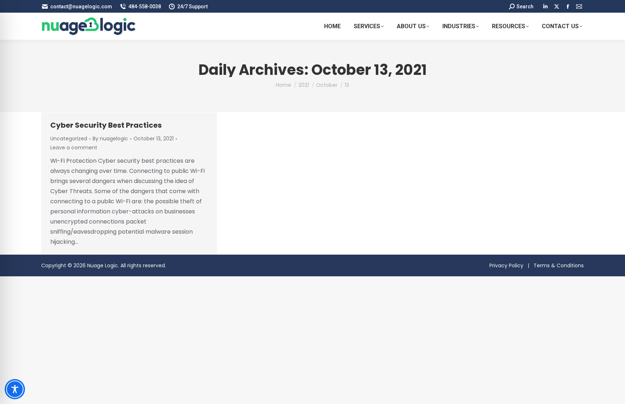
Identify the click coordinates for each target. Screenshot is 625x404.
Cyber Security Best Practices (106, 125)
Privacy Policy (506, 265)
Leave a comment (73, 147)
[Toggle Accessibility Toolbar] (14, 389)
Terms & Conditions (558, 265)
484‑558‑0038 (144, 6)
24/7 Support (192, 6)
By (110, 138)
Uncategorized (68, 138)
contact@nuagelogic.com (81, 6)
